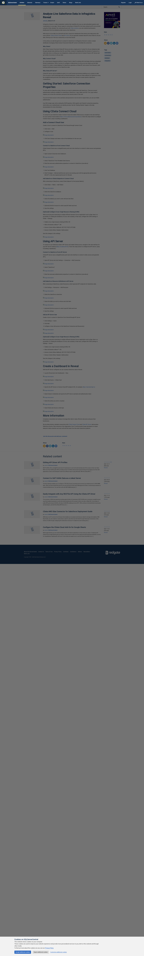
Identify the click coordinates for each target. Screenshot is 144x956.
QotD (58, 2)
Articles (22, 2)
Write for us (139, 2)
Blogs (70, 2)
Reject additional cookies (41, 952)
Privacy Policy (49, 948)
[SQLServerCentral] (3, 2)
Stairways (37, 2)
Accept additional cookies (23, 952)
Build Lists (78, 2)
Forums (45, 2)
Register (123, 2)
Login (130, 2)
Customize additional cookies (58, 952)
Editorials (29, 2)
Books (64, 2)
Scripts (52, 2)
